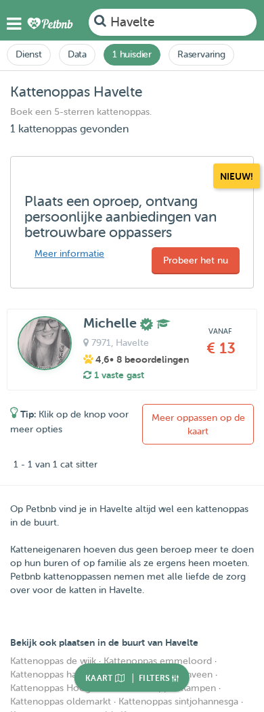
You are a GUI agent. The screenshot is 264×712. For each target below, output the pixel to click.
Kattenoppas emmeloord (158, 661)
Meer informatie (69, 254)
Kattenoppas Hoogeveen (63, 688)
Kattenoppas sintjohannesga (178, 701)
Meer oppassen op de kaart (198, 424)
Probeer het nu (195, 260)
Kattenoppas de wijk (53, 661)
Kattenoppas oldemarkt (60, 701)
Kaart (100, 678)
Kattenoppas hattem (53, 674)
